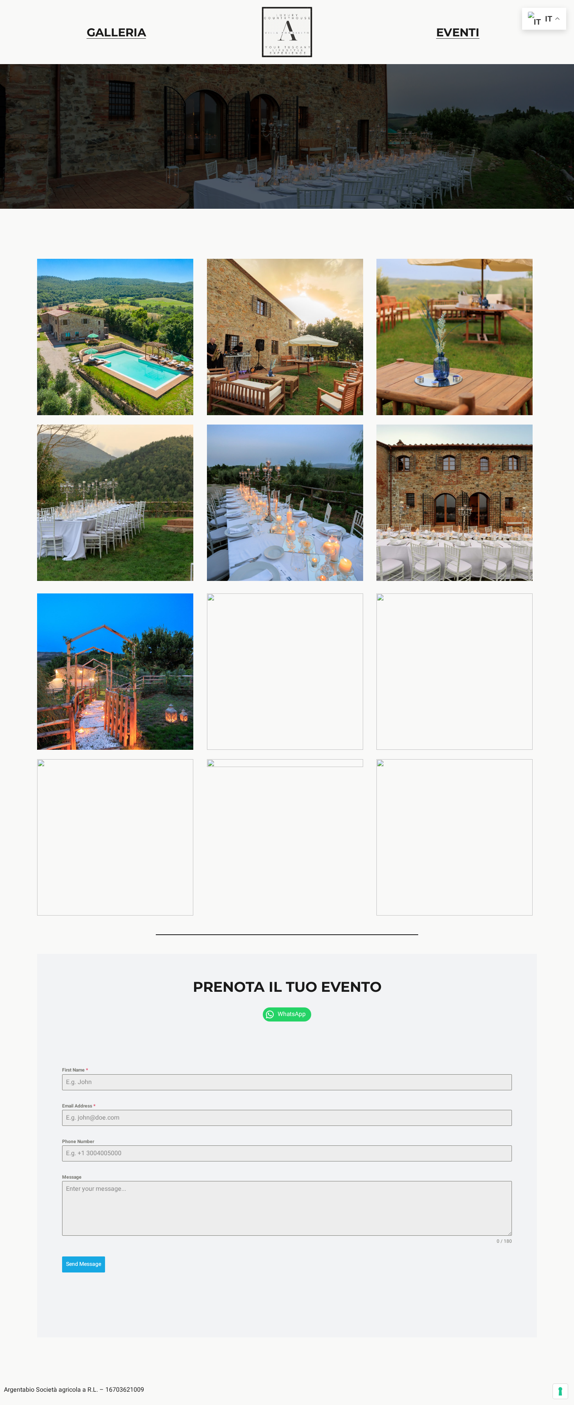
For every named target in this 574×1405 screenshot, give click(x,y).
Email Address (78, 1105)
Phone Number (78, 1141)
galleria (116, 32)
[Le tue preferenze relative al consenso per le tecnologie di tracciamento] (560, 1391)
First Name (75, 1069)
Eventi (458, 32)
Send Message (83, 1264)
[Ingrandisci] (183, 269)
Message (72, 1177)
